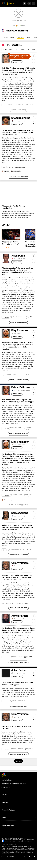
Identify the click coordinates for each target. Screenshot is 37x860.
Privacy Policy (30, 839)
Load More (19, 761)
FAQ (25, 838)
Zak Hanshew (6, 652)
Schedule (5, 37)
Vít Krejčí (6, 171)
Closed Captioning (18, 838)
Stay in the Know (7, 780)
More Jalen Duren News (18, 322)
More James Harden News (18, 662)
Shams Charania (20, 167)
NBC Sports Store (6, 839)
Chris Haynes (28, 428)
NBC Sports (29, 317)
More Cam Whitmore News (18, 608)
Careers (10, 838)
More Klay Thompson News (18, 379)
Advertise (4, 838)
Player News (20, 37)
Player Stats (17, 62)
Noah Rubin (14, 423)
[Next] (34, 225)
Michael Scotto (26, 375)
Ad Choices (22, 839)
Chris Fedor (25, 603)
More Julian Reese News (18, 706)
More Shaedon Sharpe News (18, 176)
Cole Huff (5, 371)
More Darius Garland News (18, 555)
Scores (12, 37)
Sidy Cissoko (16, 171)
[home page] (8, 3)
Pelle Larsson (7, 499)
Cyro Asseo (30, 550)
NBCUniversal (12, 844)
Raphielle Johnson (7, 312)
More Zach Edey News (18, 110)
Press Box (15, 839)
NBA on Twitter (30, 105)
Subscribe (5, 787)
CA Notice (19, 841)
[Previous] (31, 225)
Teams (28, 37)
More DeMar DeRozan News (18, 433)
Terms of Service (27, 841)
